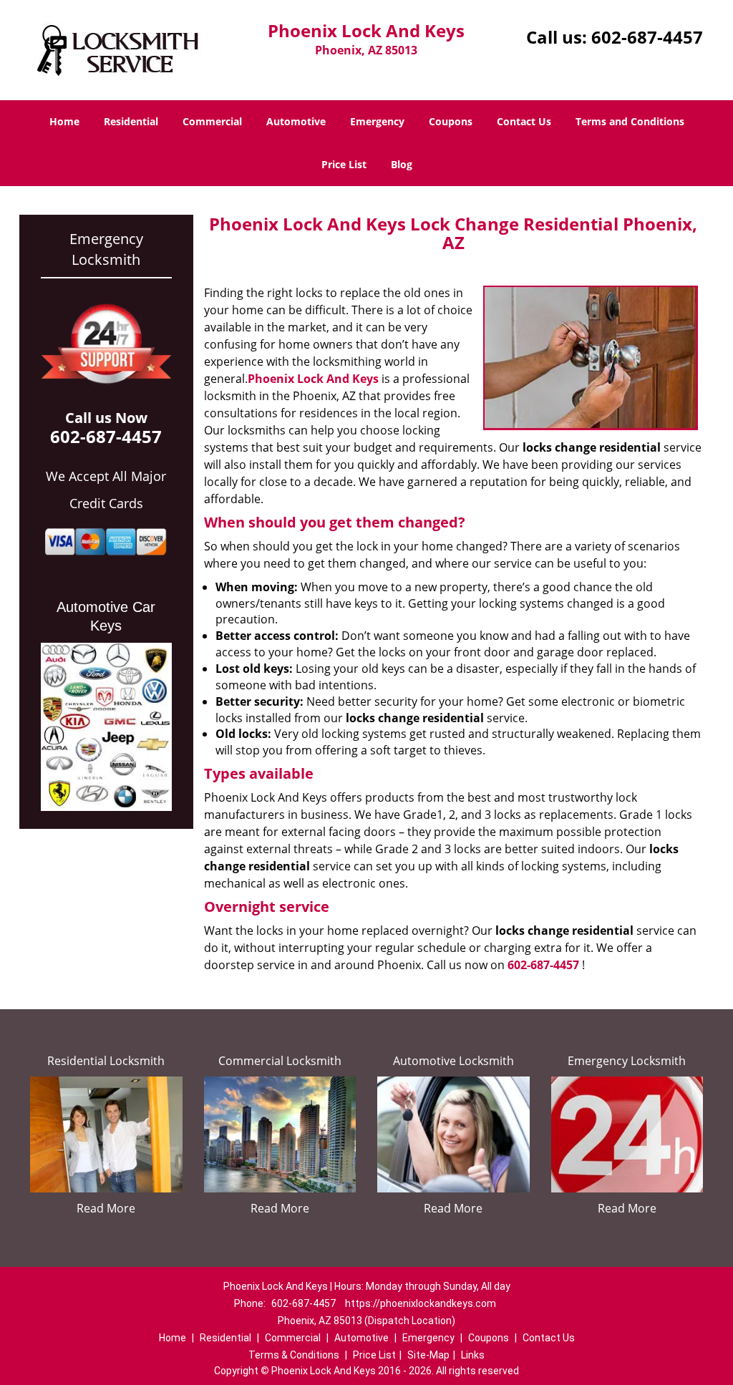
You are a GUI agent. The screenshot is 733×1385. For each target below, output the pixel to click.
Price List (343, 164)
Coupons (450, 121)
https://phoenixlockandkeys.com (420, 1303)
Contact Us (524, 121)
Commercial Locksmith (279, 1061)
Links (473, 1355)
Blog (401, 164)
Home (64, 121)
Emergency (377, 121)
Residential (131, 121)
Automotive (296, 121)
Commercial (212, 121)
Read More (106, 1208)
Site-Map (428, 1355)
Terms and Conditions (630, 121)
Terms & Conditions (293, 1355)
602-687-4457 (647, 37)
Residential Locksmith (106, 1061)
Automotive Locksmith (453, 1061)
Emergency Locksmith (627, 1061)
